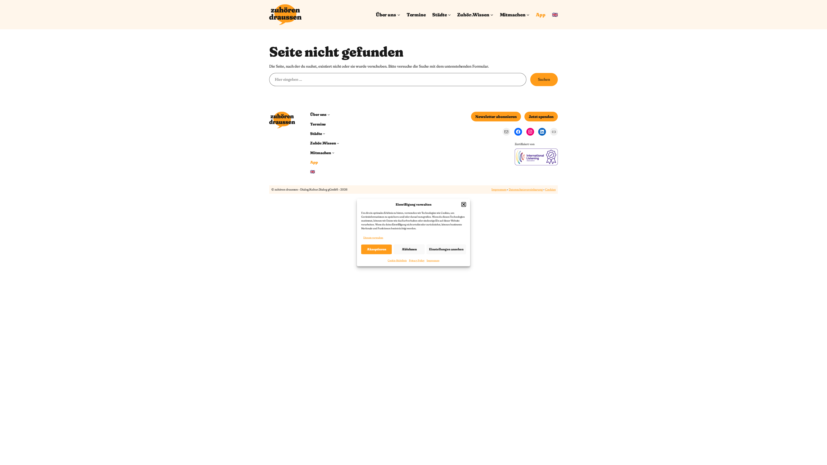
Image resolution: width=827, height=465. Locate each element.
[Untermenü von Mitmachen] (528, 14)
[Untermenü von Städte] (449, 14)
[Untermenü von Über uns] (398, 14)
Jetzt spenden (541, 116)
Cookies (550, 189)
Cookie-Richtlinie (397, 260)
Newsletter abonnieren (496, 116)
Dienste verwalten (373, 237)
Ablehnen (409, 249)
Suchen (544, 79)
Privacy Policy (417, 260)
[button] (464, 204)
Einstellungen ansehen (446, 249)
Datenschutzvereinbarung (526, 189)
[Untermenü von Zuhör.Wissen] (491, 14)
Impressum (433, 260)
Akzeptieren (376, 249)
